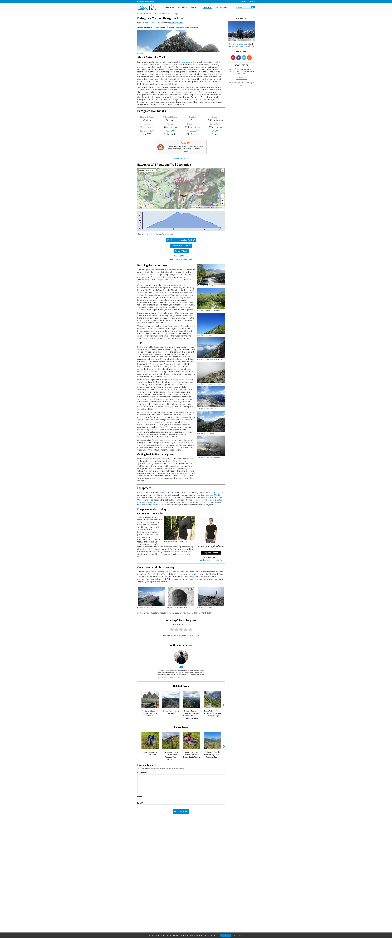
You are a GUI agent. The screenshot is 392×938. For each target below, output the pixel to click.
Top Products (182, 7)
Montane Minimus (162, 497)
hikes (178, 677)
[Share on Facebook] (238, 57)
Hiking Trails (207, 7)
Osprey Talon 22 (164, 495)
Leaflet (193, 207)
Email (140, 803)
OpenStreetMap (206, 207)
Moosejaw (217, 560)
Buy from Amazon (211, 553)
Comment (142, 773)
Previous (139, 705)
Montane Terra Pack (202, 500)
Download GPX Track (180, 245)
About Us (252, 1)
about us (242, 44)
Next (223, 705)
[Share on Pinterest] (233, 57)
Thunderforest (220, 207)
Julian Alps (185, 62)
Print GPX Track (181, 251)
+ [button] (222, 200)
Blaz (141, 23)
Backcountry (205, 560)
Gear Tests (169, 7)
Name (140, 796)
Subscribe (241, 78)
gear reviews (240, 46)
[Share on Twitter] (244, 57)
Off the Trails (221, 7)
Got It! (226, 935)
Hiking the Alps (172, 22)
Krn (154, 64)
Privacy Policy (237, 935)
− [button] (222, 203)
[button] (222, 170)
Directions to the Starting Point (179, 240)
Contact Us (244, 1)
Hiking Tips (194, 7)
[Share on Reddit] (249, 57)
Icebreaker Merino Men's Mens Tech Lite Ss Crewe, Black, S (211, 547)
